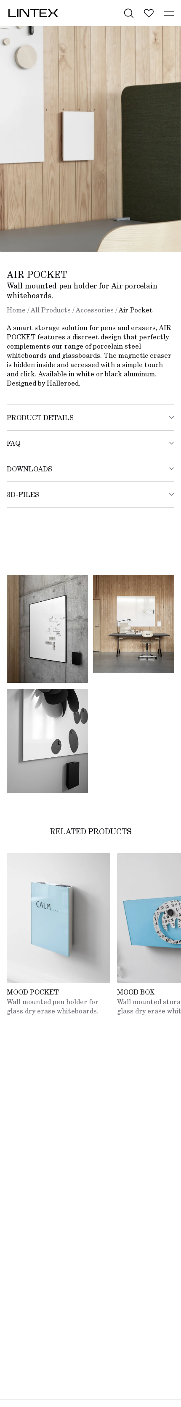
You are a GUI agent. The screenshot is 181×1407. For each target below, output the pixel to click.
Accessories (95, 310)
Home (16, 310)
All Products (51, 310)
